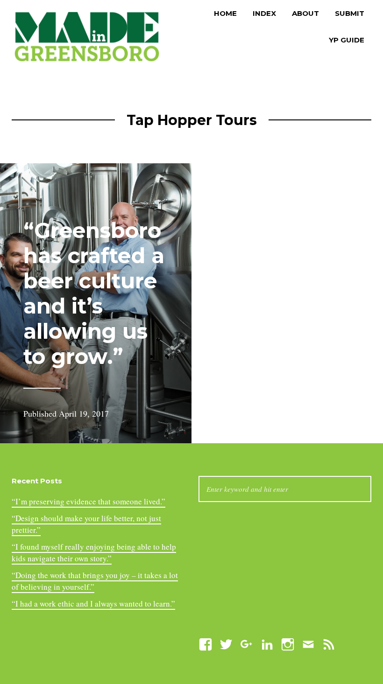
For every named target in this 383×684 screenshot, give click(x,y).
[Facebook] (206, 643)
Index (264, 13)
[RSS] (329, 643)
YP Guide (346, 39)
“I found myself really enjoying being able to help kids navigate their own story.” (94, 552)
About (305, 13)
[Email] (308, 643)
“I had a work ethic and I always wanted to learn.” (93, 603)
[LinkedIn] (267, 643)
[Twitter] (226, 643)
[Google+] (247, 643)
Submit (349, 13)
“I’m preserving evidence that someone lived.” (88, 501)
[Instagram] (288, 643)
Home (225, 13)
